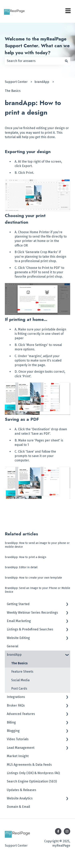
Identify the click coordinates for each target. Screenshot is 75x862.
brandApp (41, 82)
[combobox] (34, 61)
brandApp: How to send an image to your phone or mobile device (37, 545)
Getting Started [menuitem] (18, 604)
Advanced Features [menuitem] (21, 714)
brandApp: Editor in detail (21, 567)
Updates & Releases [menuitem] (21, 790)
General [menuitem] (12, 646)
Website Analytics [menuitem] (20, 798)
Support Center (16, 82)
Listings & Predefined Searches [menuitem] (30, 629)
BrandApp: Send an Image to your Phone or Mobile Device (37, 590)
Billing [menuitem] (11, 722)
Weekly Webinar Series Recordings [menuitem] (32, 612)
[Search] (66, 61)
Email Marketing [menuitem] (19, 621)
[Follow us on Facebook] (58, 831)
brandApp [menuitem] (14, 655)
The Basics (13, 91)
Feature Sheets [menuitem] (22, 671)
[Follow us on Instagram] (67, 831)
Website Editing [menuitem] (18, 638)
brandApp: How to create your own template (33, 577)
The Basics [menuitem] (19, 663)
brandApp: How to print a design (25, 557)
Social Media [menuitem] (20, 680)
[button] (67, 604)
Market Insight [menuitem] (18, 756)
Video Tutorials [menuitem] (18, 739)
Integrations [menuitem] (16, 697)
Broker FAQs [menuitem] (16, 705)
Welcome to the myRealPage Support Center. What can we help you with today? (37, 45)
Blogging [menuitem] (13, 731)
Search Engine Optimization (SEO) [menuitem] (32, 781)
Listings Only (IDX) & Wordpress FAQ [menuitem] (33, 773)
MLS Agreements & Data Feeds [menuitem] (29, 765)
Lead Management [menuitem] (20, 748)
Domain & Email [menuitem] (18, 807)
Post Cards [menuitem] (19, 688)
